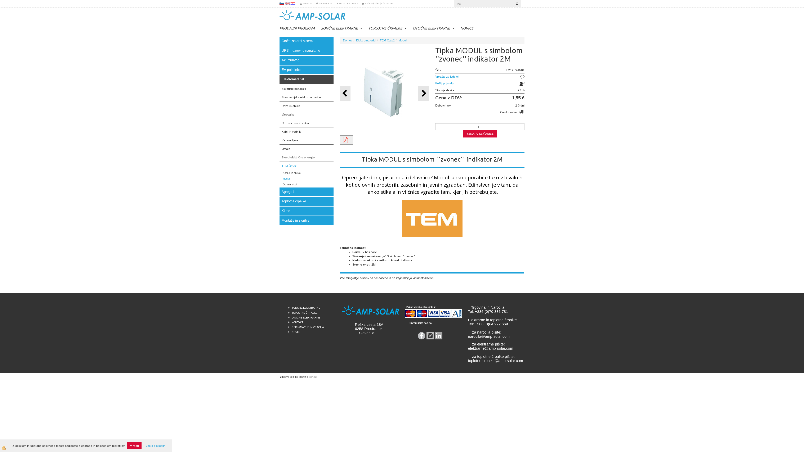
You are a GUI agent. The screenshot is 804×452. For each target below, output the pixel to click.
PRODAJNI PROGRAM (297, 28)
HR (292, 3)
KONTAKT (297, 322)
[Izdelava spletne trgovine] (313, 376)
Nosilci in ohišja (292, 173)
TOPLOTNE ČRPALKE (385, 28)
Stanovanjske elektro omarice (301, 97)
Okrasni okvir (290, 184)
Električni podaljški (294, 88)
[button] (423, 93)
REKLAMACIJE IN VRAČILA (308, 327)
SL (282, 3)
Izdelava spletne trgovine (294, 376)
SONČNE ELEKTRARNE (339, 28)
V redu (134, 445)
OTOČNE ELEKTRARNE (431, 28)
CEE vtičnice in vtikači (296, 123)
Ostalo (286, 148)
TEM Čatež (289, 166)
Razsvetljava (290, 140)
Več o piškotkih (155, 445)
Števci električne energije (298, 157)
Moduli (286, 178)
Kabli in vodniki (291, 131)
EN (287, 3)
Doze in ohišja (291, 106)
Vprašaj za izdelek (447, 76)
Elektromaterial (366, 40)
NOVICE (466, 28)
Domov (347, 40)
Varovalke (288, 114)
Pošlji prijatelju (444, 83)
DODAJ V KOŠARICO (480, 134)
